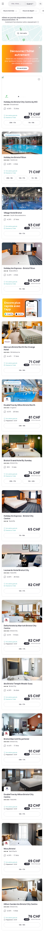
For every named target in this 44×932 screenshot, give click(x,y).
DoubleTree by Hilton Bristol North (22, 405)
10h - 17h (22, 178)
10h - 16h (22, 370)
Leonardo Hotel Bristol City (22, 570)
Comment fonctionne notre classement (21, 22)
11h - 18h (34, 178)
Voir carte (23, 33)
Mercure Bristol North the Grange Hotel (22, 348)
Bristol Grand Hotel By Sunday (22, 460)
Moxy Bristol (22, 849)
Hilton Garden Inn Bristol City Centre (22, 904)
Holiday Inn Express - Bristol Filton (22, 268)
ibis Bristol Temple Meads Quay (22, 684)
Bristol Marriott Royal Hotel (22, 739)
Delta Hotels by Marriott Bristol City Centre (22, 627)
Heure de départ (28, 11)
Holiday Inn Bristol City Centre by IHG (22, 102)
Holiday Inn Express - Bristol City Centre (22, 515)
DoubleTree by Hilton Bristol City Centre (22, 794)
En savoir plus (22, 68)
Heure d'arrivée (8, 11)
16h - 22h (31, 481)
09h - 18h (9, 178)
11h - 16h (22, 289)
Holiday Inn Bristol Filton (22, 157)
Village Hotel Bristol (22, 213)
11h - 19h (31, 123)
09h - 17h (13, 123)
